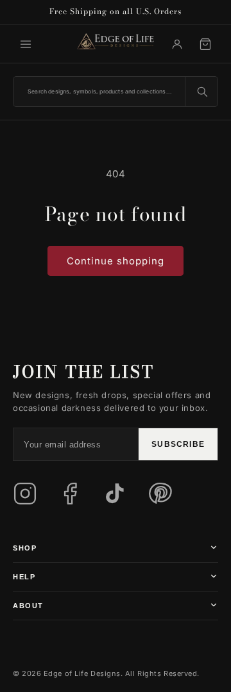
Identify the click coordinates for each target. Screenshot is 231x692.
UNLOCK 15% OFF (115, 478)
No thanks (41, 533)
